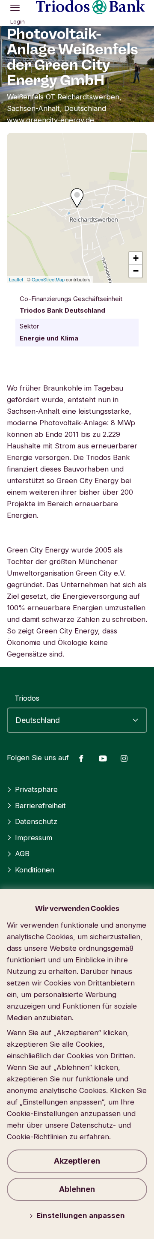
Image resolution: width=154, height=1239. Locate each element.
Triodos (27, 698)
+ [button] (136, 258)
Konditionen (34, 870)
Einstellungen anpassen (80, 1215)
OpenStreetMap (48, 279)
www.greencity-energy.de (50, 120)
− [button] (136, 271)
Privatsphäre (36, 789)
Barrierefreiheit (40, 805)
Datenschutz (36, 821)
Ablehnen (77, 1189)
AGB (22, 853)
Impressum (33, 837)
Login (17, 21)
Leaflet (16, 279)
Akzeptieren (77, 1160)
